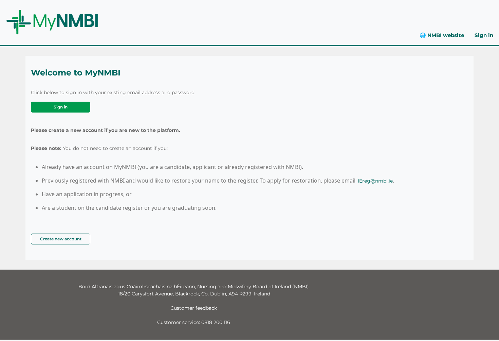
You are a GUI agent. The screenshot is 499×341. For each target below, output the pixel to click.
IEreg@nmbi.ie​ (375, 181)
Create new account (60, 238)
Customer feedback (193, 308)
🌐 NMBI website (442, 35)
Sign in (484, 35)
